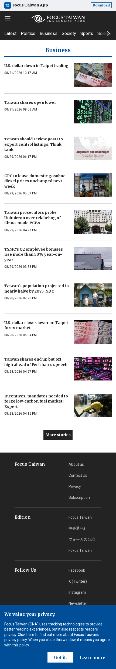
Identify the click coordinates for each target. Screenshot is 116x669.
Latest (10, 33)
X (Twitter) (78, 581)
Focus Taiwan (80, 517)
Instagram (77, 592)
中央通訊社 (78, 528)
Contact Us (78, 475)
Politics (28, 33)
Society (69, 33)
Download (101, 5)
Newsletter (78, 603)
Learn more (92, 657)
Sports (86, 33)
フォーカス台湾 (82, 539)
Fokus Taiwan (80, 550)
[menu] (7, 18)
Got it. (60, 657)
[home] (58, 19)
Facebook (77, 570)
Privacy (75, 486)
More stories (58, 434)
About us (76, 464)
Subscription (79, 497)
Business (48, 33)
